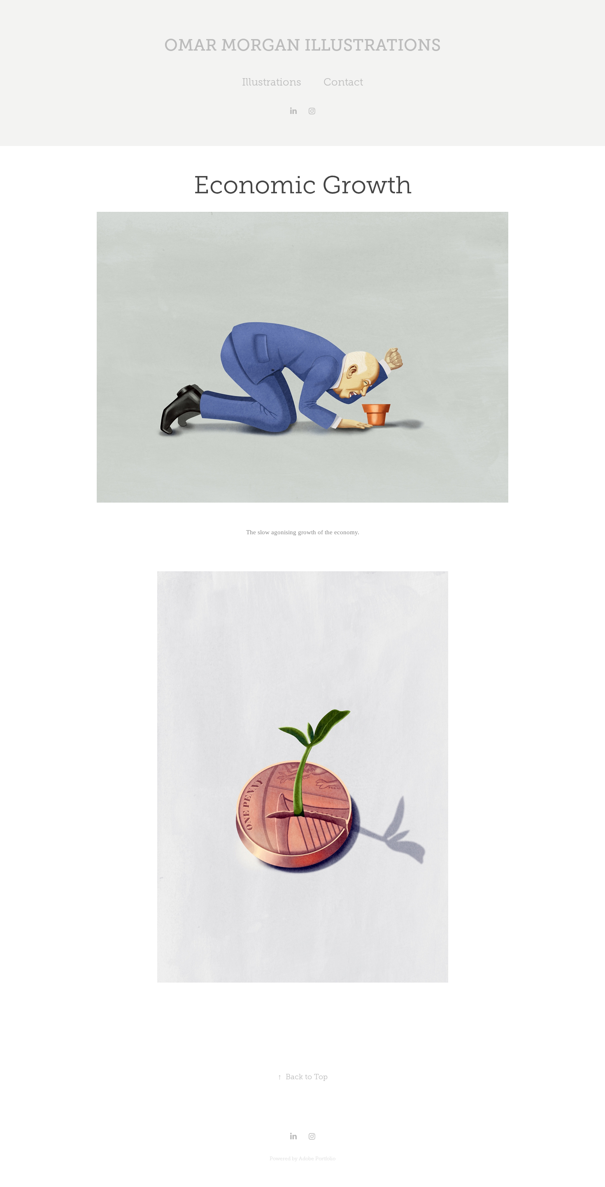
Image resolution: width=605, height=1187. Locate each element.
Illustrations (271, 82)
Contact (343, 82)
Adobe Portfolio (317, 1158)
